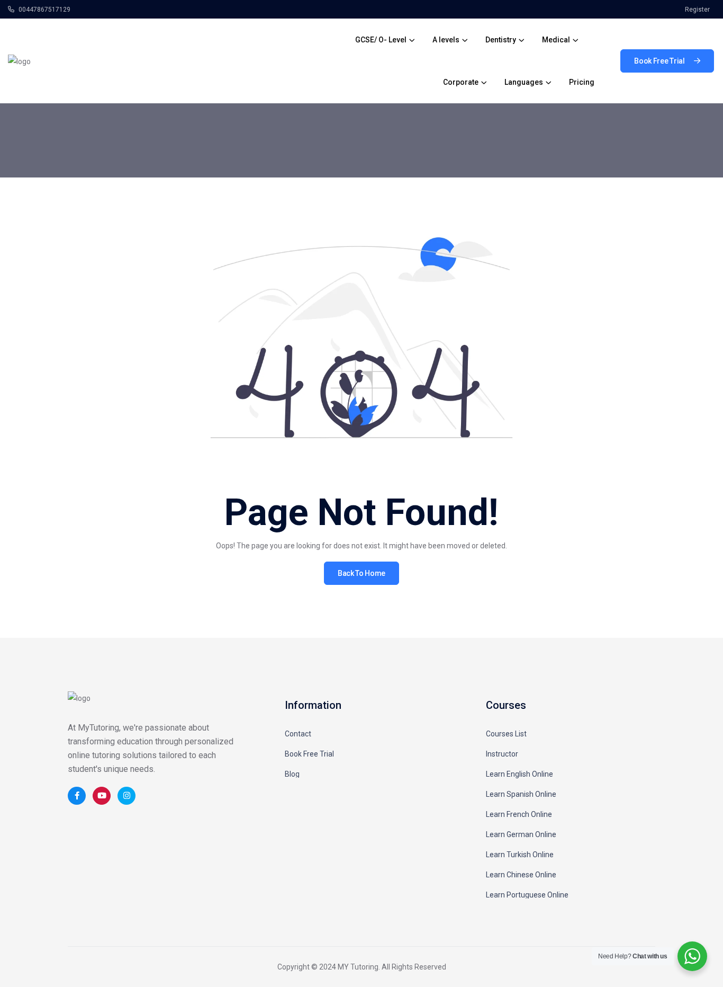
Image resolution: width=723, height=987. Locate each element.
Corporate (460, 82)
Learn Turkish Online (520, 854)
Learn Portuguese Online (527, 895)
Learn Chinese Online (521, 874)
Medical (556, 39)
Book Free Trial (309, 754)
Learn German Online (521, 834)
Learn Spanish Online (521, 794)
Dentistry (500, 39)
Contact (298, 734)
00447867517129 (43, 9)
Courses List (506, 734)
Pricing (581, 82)
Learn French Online (519, 814)
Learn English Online (519, 774)
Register (697, 9)
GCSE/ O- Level (380, 39)
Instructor (502, 754)
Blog (292, 774)
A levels (445, 39)
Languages (523, 82)
